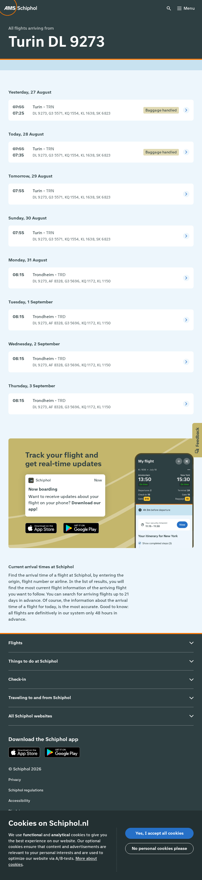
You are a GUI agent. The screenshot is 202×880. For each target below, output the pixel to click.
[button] (197, 440)
